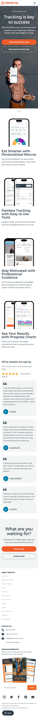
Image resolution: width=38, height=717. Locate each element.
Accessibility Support (13, 642)
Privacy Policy (5, 703)
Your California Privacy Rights (26, 703)
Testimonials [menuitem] (6, 595)
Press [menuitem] (3, 603)
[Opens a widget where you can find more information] (8, 713)
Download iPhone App (19, 42)
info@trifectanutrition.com (15, 638)
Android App (19, 556)
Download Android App (19, 49)
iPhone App (19, 549)
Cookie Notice (14, 703)
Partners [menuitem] (4, 592)
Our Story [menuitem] (5, 576)
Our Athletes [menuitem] (6, 619)
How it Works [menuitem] (6, 599)
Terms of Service (6, 710)
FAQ (3, 712)
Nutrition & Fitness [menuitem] (8, 580)
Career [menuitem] (4, 607)
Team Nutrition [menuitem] (7, 611)
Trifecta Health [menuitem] (7, 584)
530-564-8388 (10, 630)
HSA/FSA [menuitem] (4, 615)
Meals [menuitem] (4, 588)
